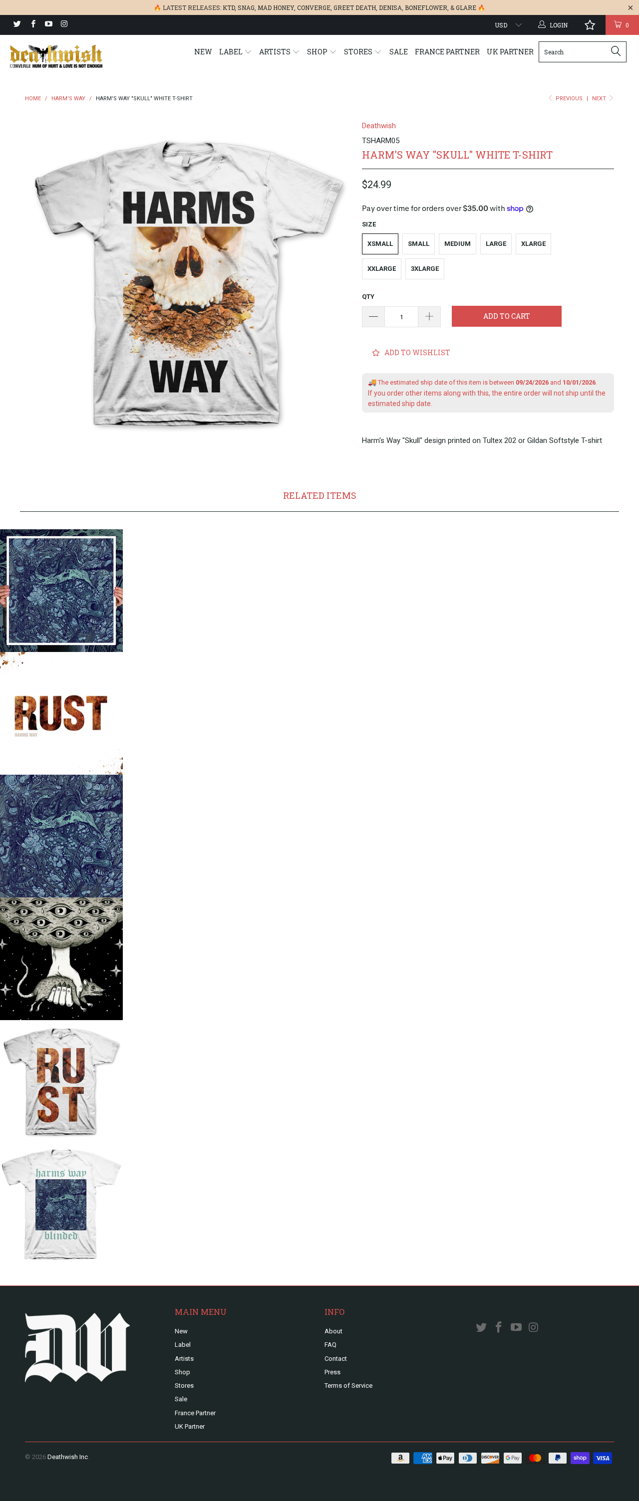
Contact (335, 1358)
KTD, (229, 7)
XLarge (533, 243)
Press (332, 1372)
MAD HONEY (276, 7)
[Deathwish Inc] (56, 56)
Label (231, 51)
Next (600, 98)
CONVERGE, (314, 7)
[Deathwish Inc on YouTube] (48, 24)
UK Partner (510, 51)
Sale (398, 51)
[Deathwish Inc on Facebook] (32, 24)
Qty (368, 296)
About (333, 1331)
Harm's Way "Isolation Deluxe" (61, 958)
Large (496, 243)
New (203, 51)
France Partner (447, 51)
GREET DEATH (354, 7)
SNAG (246, 7)
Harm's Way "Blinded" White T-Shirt (61, 1204)
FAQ (330, 1344)
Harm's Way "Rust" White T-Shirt (61, 1081)
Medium (457, 243)
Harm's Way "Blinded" (61, 836)
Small (418, 243)
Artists (275, 51)
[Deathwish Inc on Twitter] (16, 24)
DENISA (390, 7)
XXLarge (381, 268)
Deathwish (379, 125)
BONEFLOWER (426, 7)
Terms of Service (348, 1385)
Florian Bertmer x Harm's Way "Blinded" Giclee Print (61, 590)
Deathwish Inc (67, 1457)
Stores (359, 51)
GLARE (466, 7)
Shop (318, 51)
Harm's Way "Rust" (61, 713)
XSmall (380, 243)
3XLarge (425, 268)
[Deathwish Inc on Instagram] (63, 24)
